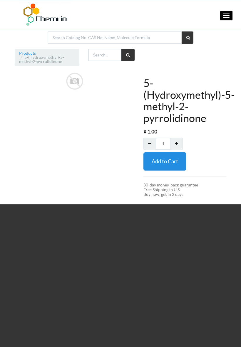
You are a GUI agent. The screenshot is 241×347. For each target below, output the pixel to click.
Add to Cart (165, 161)
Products (27, 53)
